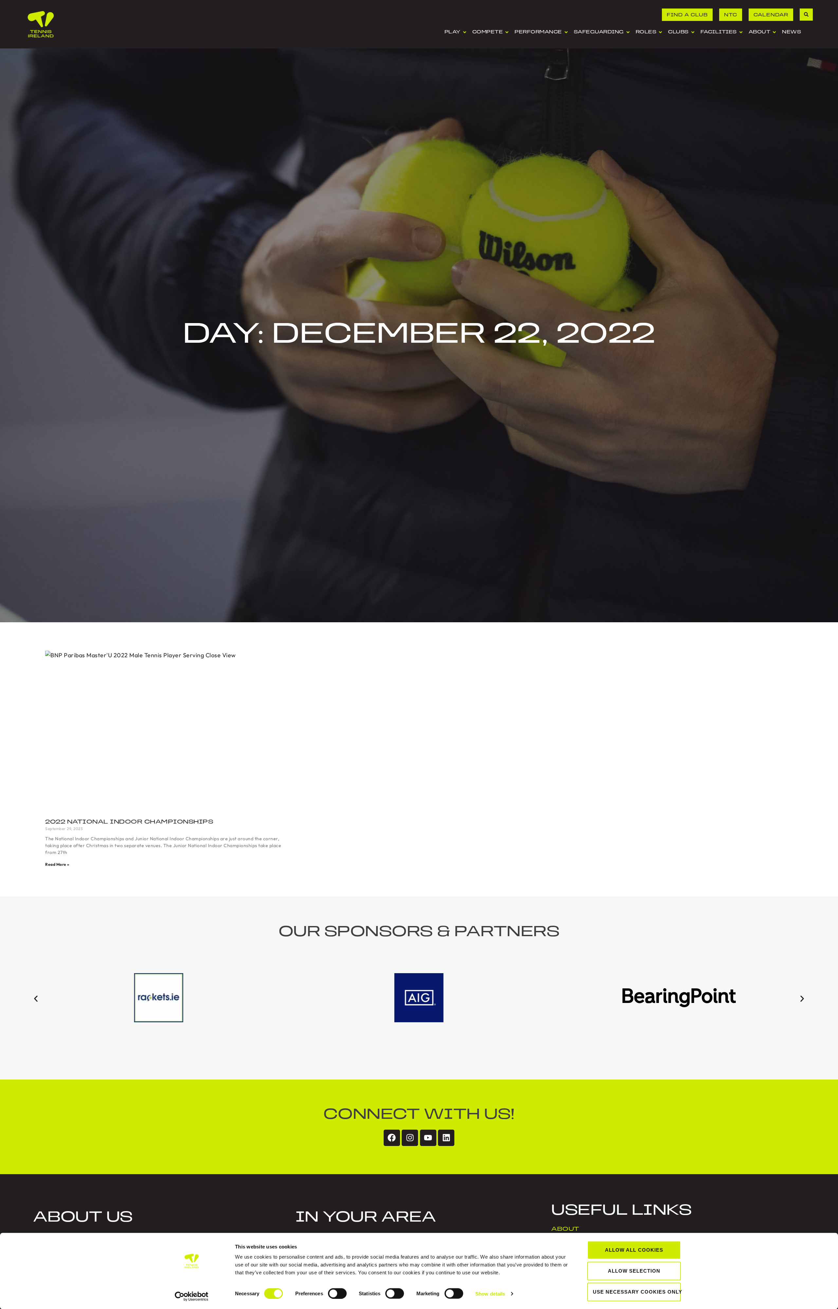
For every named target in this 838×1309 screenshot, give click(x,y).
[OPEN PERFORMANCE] (566, 32)
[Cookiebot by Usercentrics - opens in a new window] (191, 1296)
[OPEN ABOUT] (774, 32)
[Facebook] (392, 1138)
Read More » (57, 864)
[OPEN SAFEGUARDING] (628, 32)
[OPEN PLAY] (464, 32)
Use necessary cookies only (637, 1292)
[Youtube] (428, 1138)
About (565, 1229)
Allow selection (634, 1271)
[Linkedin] (446, 1138)
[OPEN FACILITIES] (740, 32)
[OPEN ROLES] (660, 32)
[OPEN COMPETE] (506, 32)
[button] (36, 999)
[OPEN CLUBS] (692, 32)
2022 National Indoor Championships (129, 822)
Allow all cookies (634, 1250)
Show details (490, 1293)
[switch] (337, 1293)
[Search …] (806, 15)
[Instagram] (410, 1138)
